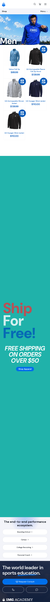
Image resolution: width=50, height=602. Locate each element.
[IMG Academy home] (4, 4)
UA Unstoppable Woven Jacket (14, 102)
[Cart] (40, 4)
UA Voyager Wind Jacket (36, 101)
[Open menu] (45, 4)
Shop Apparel (25, 369)
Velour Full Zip (14, 69)
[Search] (34, 4)
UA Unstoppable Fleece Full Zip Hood (35, 70)
